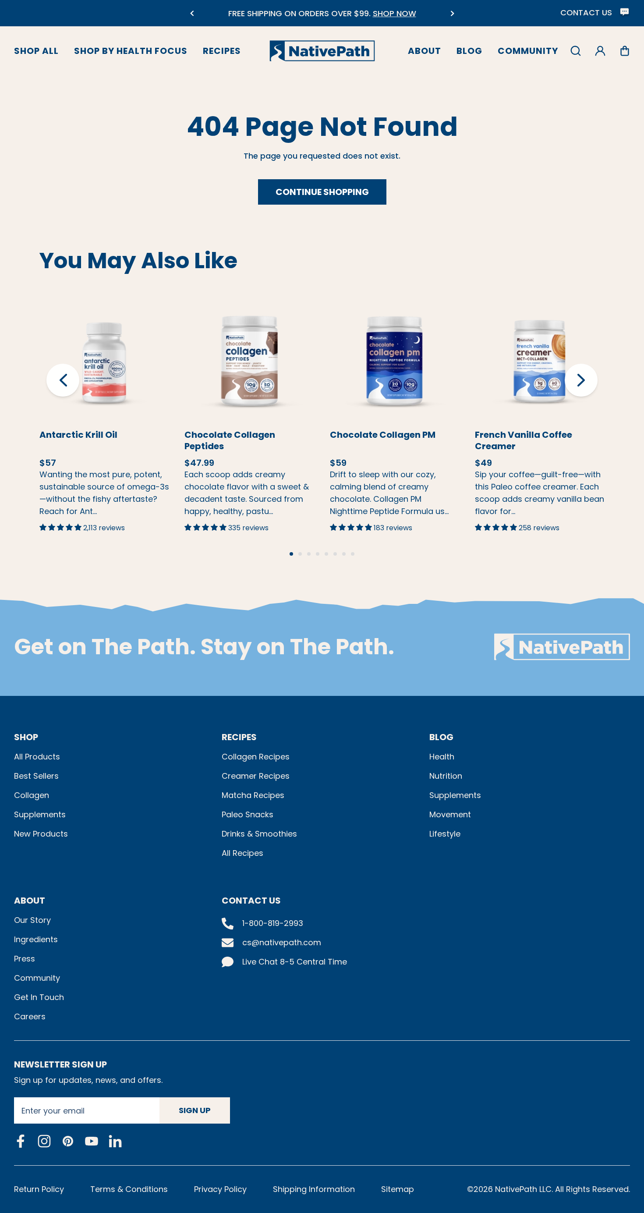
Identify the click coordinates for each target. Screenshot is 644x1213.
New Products (41, 833)
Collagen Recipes (256, 756)
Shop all (36, 51)
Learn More (104, 344)
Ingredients (36, 939)
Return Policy (39, 1189)
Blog (469, 51)
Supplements (40, 814)
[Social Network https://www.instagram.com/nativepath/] (44, 1141)
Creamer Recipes (256, 775)
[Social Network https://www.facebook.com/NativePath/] (20, 1141)
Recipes (222, 51)
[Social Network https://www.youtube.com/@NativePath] (91, 1141)
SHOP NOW (371, 13)
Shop (26, 737)
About (424, 51)
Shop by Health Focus (131, 51)
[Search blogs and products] (575, 51)
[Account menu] (600, 51)
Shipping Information (314, 1189)
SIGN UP (195, 1110)
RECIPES (239, 737)
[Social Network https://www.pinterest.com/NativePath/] (67, 1141)
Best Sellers (36, 775)
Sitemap (397, 1189)
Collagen (31, 795)
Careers (30, 1016)
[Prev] (191, 13)
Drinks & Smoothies (259, 833)
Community (528, 51)
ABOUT (29, 900)
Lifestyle (444, 833)
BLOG (441, 737)
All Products (37, 756)
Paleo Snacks (247, 814)
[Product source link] (104, 361)
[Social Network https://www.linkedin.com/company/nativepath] (115, 1141)
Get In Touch (39, 997)
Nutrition (445, 775)
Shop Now (119, 380)
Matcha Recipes (253, 795)
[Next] (452, 13)
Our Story (32, 920)
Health (441, 756)
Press (24, 958)
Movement (450, 814)
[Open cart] (624, 51)
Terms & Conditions (129, 1189)
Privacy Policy (220, 1189)
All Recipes (242, 853)
